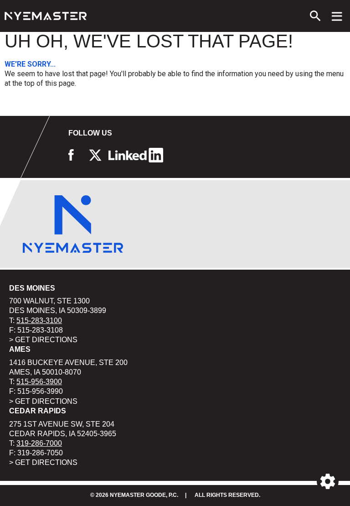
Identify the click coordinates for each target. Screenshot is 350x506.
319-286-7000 (39, 443)
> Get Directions (43, 340)
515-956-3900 (39, 382)
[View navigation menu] (337, 16)
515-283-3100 (39, 320)
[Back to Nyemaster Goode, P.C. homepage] (46, 16)
